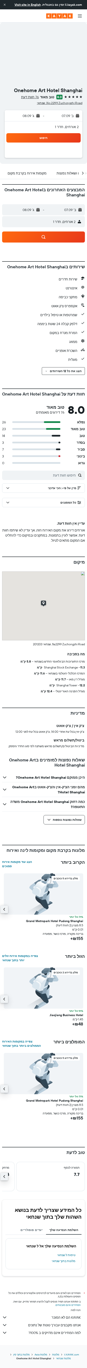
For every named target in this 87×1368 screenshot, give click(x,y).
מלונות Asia (41, 1354)
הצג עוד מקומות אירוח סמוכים (17, 864)
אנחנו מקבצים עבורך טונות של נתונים (54, 1325)
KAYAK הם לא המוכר (66, 1317)
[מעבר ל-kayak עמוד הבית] (59, 16)
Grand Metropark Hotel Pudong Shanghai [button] (54, 921)
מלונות (55, 1354)
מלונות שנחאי (63, 1358)
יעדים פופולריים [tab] (31, 1230)
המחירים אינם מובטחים (68, 1305)
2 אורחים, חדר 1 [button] (67, 127)
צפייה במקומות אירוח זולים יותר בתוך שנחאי (20, 958)
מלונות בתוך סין (21, 1354)
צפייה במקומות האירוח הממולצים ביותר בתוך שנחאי (21, 1044)
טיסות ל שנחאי (66, 1255)
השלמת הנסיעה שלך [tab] (63, 1230)
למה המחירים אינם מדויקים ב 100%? (55, 1333)
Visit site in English (28, 5)
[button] (4, 4)
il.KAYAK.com (71, 1354)
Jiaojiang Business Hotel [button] (66, 1015)
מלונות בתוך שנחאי (63, 1261)
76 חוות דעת (30, 97)
